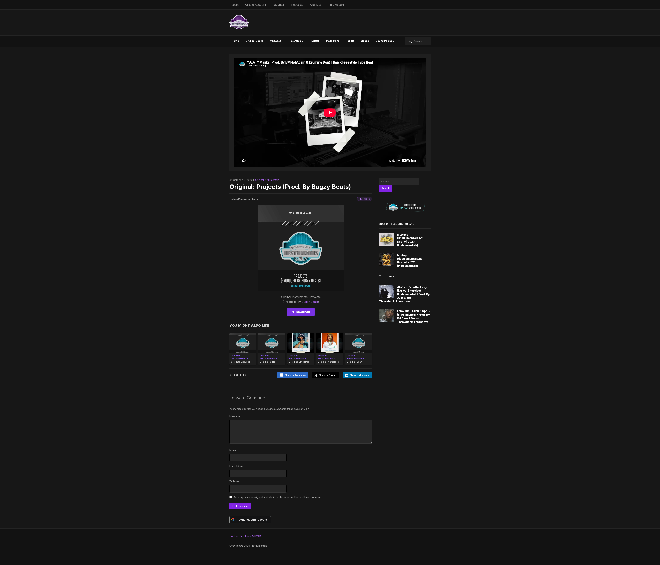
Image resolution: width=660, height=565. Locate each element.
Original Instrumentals (267, 179)
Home (235, 40)
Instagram (332, 40)
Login (235, 4)
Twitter (314, 40)
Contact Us (235, 536)
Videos (364, 40)
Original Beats (254, 40)
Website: (234, 481)
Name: (232, 450)
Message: (234, 416)
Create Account (255, 4)
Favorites (279, 4)
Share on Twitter (327, 375)
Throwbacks (336, 4)
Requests (297, 4)
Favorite (363, 199)
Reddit (350, 40)
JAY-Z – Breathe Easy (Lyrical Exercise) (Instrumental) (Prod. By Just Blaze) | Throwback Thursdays (404, 294)
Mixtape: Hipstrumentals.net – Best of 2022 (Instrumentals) (411, 260)
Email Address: (237, 465)
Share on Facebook (295, 375)
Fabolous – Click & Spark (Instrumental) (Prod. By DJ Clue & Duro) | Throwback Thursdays (413, 316)
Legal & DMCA (253, 536)
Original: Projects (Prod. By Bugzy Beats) (290, 187)
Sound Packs (384, 40)
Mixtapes (275, 40)
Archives (315, 4)
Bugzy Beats (310, 301)
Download (303, 312)
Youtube (296, 40)
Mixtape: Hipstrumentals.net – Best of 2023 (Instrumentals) (411, 240)
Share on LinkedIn (360, 375)
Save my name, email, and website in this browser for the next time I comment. (277, 497)
